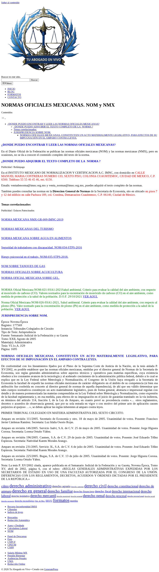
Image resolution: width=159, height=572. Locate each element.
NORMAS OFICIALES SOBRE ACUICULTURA (32, 272)
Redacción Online (16, 564)
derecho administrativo (30, 485)
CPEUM (11, 544)
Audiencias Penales (17, 558)
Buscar (34, 80)
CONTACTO (14, 97)
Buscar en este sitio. (11, 77)
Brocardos (12, 517)
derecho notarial (76, 496)
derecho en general (29, 490)
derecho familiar (60, 491)
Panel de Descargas (17, 536)
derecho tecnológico (24, 501)
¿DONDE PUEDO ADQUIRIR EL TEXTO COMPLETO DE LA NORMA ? (53, 126)
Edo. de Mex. (40, 501)
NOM (10, 531)
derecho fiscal (103, 491)
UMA (10, 561)
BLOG (10, 91)
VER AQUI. (90, 296)
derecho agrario (61, 486)
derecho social (150, 496)
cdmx (5, 486)
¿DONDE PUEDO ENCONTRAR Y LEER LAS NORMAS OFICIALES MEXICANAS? (53, 124)
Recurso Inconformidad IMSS (22, 506)
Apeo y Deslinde (15, 525)
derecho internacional (126, 491)
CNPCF (11, 542)
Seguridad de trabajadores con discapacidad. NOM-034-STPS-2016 (41, 247)
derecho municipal (63, 496)
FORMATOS (14, 94)
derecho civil (95, 486)
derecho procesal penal (135, 496)
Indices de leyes (15, 512)
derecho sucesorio (7, 501)
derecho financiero (83, 491)
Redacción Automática (18, 520)
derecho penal (94, 495)
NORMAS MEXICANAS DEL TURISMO (27, 228)
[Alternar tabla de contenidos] (3, 118)
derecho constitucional (122, 486)
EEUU (49, 501)
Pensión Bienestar (16, 555)
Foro (9, 539)
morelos (74, 501)
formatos (61, 500)
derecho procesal (116, 496)
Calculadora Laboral (17, 528)
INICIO (11, 89)
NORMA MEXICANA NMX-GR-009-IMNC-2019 (32, 219)
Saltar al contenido (10, 2)
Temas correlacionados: (25, 129)
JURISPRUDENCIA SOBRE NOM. (32, 132)
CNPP (10, 547)
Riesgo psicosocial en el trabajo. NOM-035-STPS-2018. (34, 256)
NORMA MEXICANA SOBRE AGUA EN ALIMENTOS (36, 238)
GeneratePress (51, 569)
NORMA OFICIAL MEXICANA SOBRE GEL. (30, 277)
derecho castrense (77, 487)
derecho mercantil (43, 496)
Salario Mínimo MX (17, 553)
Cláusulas (12, 509)
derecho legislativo (20, 496)
